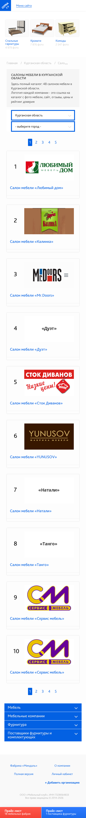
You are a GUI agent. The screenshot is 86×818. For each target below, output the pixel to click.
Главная (12, 63)
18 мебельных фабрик (18, 812)
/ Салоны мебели (66, 63)
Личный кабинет (62, 774)
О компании (62, 766)
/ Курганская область (35, 63)
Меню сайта (24, 5)
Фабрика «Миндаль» (23, 766)
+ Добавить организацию (62, 782)
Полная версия (23, 774)
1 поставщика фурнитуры (61, 812)
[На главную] (5, 5)
